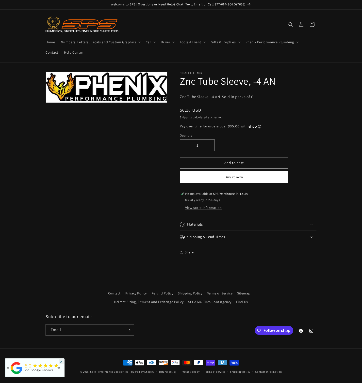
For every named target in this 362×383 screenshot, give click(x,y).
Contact (114, 293)
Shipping (186, 117)
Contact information (268, 371)
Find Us (242, 302)
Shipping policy (240, 371)
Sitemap (243, 293)
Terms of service (214, 371)
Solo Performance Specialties (109, 371)
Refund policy (168, 371)
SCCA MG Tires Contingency (209, 302)
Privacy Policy (136, 293)
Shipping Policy (190, 293)
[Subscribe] (128, 330)
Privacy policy (190, 371)
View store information (203, 207)
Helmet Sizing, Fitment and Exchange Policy (148, 302)
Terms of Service (220, 293)
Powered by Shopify (141, 371)
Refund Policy (162, 293)
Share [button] (189, 252)
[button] (100, 42)
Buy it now (234, 177)
